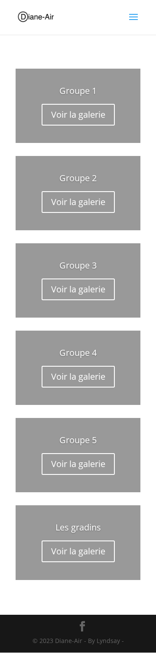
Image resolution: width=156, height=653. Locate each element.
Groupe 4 (78, 352)
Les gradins (78, 527)
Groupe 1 (78, 90)
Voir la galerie (78, 114)
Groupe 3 (78, 265)
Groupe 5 (78, 440)
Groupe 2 (78, 178)
